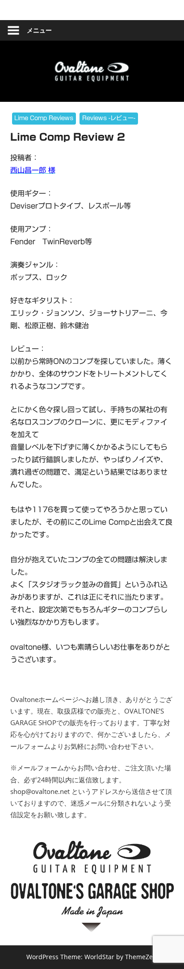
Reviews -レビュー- (108, 118)
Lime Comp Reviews (43, 118)
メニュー (39, 30)
